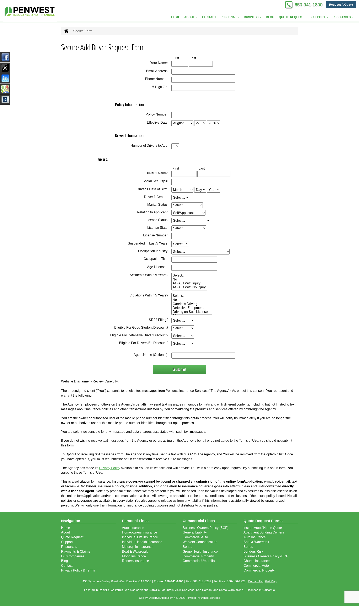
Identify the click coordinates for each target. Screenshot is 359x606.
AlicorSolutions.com (161, 597)
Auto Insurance (133, 528)
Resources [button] (342, 17)
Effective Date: (157, 122)
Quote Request (72, 537)
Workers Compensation (200, 542)
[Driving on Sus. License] (191, 312)
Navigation (70, 521)
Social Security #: (155, 181)
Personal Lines (135, 521)
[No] (189, 279)
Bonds (187, 546)
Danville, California (111, 589)
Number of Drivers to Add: (149, 145)
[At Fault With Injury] (189, 283)
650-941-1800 (308, 4)
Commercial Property (198, 556)
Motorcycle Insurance (137, 546)
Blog (270, 17)
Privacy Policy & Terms (78, 570)
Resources (69, 546)
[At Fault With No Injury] (189, 287)
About (65, 532)
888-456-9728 (236, 581)
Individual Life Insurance (140, 537)
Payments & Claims (75, 551)
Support (67, 542)
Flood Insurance (134, 556)
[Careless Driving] (191, 304)
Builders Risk (253, 551)
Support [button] (318, 17)
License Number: (155, 235)
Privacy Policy (109, 468)
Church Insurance (256, 561)
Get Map (271, 581)
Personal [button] (229, 17)
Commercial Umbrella (199, 561)
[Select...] (189, 276)
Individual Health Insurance (142, 542)
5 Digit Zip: (160, 87)
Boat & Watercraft (135, 551)
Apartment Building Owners (263, 532)
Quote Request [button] (292, 17)
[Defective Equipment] (191, 308)
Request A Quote (341, 4)
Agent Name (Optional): (151, 354)
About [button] (189, 17)
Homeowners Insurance (139, 532)
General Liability (195, 532)
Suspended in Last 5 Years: (148, 243)
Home (175, 17)
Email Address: (157, 71)
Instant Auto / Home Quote (262, 528)
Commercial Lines (199, 521)
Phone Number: (156, 79)
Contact (209, 17)
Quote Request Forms (263, 521)
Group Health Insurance (200, 551)
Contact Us (255, 581)
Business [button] (251, 17)
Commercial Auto (195, 537)
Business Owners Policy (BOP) (206, 528)
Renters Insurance (135, 561)
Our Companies (72, 556)
